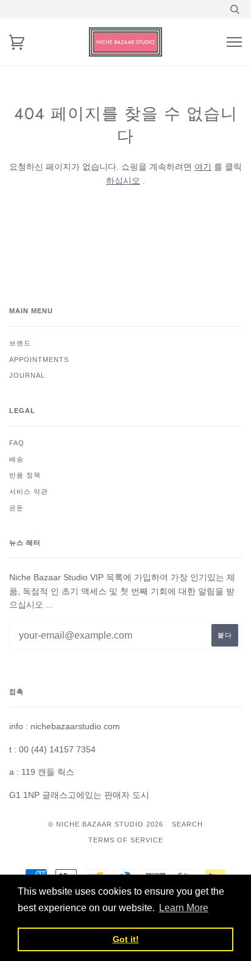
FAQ (16, 442)
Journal (27, 375)
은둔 (16, 508)
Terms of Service (125, 840)
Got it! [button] (126, 939)
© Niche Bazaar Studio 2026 (105, 824)
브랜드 (20, 343)
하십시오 (123, 181)
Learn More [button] (183, 908)
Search (187, 824)
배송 (16, 459)
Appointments (39, 359)
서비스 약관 (28, 491)
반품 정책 (25, 475)
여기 (202, 167)
